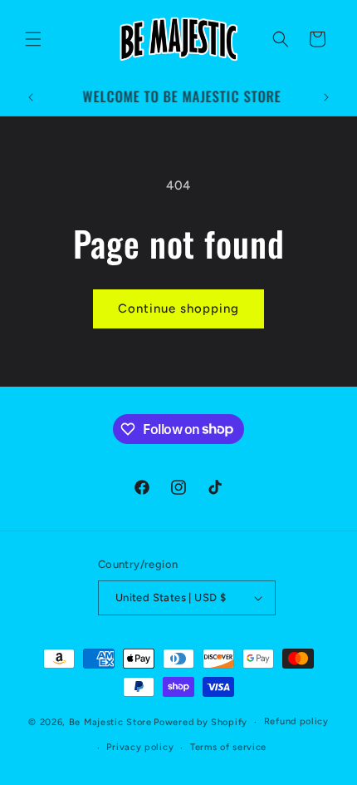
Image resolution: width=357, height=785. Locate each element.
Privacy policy (140, 747)
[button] (33, 39)
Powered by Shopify (200, 722)
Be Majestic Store (110, 722)
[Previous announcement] (30, 97)
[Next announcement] (326, 97)
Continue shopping (178, 308)
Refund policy (296, 721)
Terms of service (228, 747)
